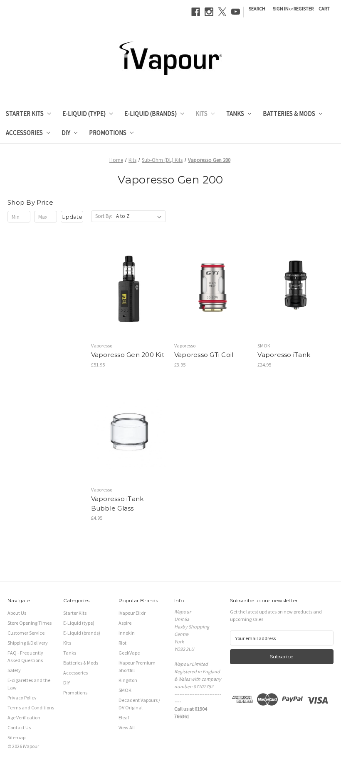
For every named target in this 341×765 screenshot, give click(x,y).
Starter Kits (25, 113)
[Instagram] (209, 11)
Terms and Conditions (30, 707)
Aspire (125, 623)
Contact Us (19, 727)
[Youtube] (235, 11)
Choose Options (212, 302)
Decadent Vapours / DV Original (139, 704)
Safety (14, 670)
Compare (126, 289)
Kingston (128, 680)
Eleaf (124, 717)
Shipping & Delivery (27, 643)
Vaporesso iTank (283, 355)
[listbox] (140, 216)
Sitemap (16, 737)
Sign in (281, 8)
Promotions (107, 133)
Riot (122, 643)
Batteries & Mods (289, 113)
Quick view (127, 275)
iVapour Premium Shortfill (137, 666)
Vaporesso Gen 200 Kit (127, 355)
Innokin (127, 633)
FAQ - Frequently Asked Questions (25, 656)
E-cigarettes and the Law (28, 684)
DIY (66, 133)
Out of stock (129, 302)
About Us (16, 613)
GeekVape (129, 653)
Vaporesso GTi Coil (204, 355)
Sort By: (103, 216)
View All (127, 727)
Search (257, 8)
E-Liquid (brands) (150, 113)
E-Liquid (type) (84, 113)
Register (304, 8)
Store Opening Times (29, 623)
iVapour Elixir (132, 613)
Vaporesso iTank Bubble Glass (117, 503)
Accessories (24, 133)
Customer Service (25, 633)
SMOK (125, 690)
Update (72, 216)
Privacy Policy (22, 697)
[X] (222, 11)
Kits (201, 113)
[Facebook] (195, 11)
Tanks (235, 113)
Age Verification (23, 717)
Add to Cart (128, 446)
